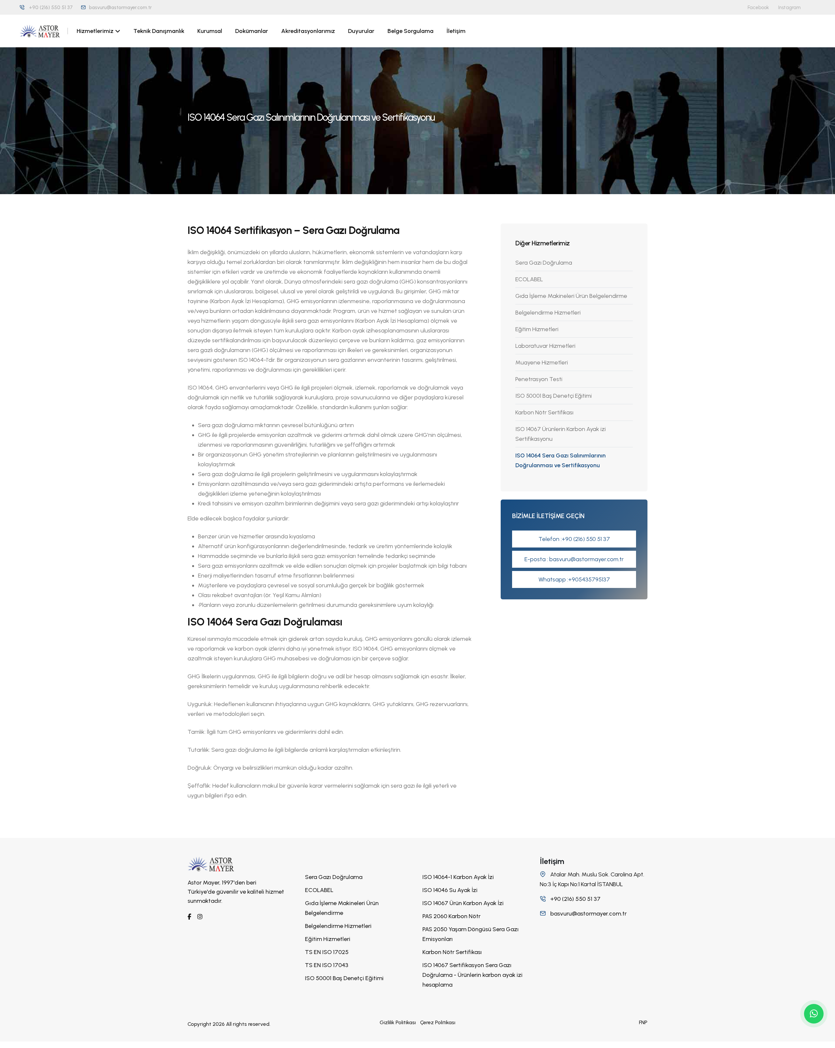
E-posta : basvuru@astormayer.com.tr (574, 559)
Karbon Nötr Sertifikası (544, 412)
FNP (643, 1022)
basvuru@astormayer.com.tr (120, 7)
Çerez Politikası (437, 1022)
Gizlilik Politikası (398, 1022)
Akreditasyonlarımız (308, 31)
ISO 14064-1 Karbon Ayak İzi (458, 877)
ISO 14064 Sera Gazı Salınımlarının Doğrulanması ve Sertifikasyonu (560, 460)
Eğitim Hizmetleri (536, 329)
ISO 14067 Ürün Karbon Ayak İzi (463, 903)
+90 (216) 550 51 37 (51, 7)
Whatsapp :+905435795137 (574, 579)
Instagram (789, 7)
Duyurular (361, 31)
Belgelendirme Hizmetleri (548, 312)
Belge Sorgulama (410, 31)
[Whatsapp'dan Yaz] (814, 1014)
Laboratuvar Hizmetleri (545, 345)
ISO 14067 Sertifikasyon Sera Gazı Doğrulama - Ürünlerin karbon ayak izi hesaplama (472, 975)
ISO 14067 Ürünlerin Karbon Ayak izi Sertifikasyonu (560, 433)
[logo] (211, 863)
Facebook (758, 7)
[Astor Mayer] (40, 31)
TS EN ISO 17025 (327, 952)
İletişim (456, 31)
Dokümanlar (251, 31)
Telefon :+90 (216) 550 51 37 (574, 539)
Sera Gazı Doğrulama (543, 262)
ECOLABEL (529, 279)
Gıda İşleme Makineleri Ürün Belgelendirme (571, 296)
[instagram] (200, 917)
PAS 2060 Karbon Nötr (451, 916)
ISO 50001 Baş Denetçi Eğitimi (553, 395)
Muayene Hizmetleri (541, 362)
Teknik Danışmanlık (158, 31)
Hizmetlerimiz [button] (95, 31)
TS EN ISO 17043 (326, 965)
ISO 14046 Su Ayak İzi (450, 890)
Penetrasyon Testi (538, 379)
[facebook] (189, 917)
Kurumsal (209, 31)
